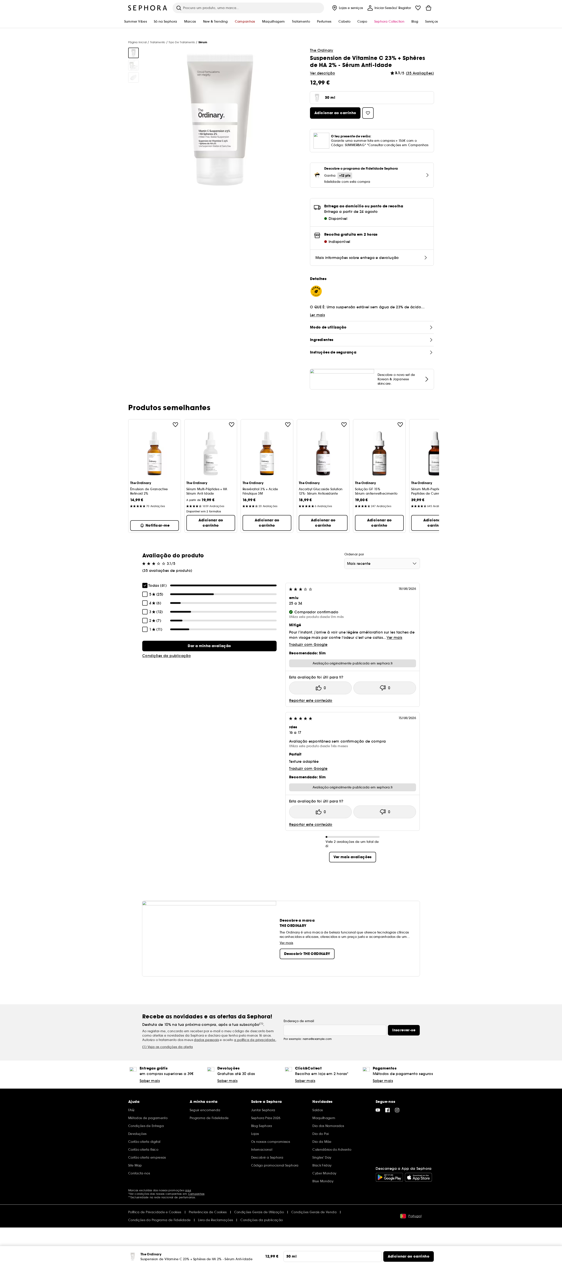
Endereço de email (299, 1021)
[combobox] (382, 563)
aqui (188, 1190)
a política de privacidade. (255, 1040)
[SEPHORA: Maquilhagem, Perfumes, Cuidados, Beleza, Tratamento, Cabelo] (147, 8)
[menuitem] (347, 8)
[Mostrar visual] (133, 53)
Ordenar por (354, 554)
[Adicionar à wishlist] (175, 424)
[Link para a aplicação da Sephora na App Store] (418, 1177)
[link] (209, 646)
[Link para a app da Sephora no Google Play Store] (389, 1177)
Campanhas (196, 1193)
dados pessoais (206, 1040)
